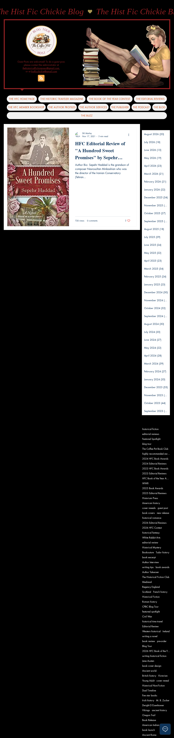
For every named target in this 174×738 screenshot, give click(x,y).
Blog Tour (147, 646)
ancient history (159, 710)
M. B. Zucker (162, 700)
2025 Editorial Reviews (154, 493)
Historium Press (150, 498)
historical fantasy (151, 532)
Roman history (149, 601)
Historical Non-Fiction (153, 685)
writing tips (148, 567)
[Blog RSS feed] (41, 78)
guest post (163, 508)
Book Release (149, 720)
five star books (149, 695)
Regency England (151, 586)
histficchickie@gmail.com (44, 71)
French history (160, 591)
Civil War (147, 616)
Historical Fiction (151, 596)
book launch (148, 729)
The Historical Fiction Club (155, 577)
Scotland (146, 591)
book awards (162, 567)
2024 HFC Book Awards (155, 458)
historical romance (151, 517)
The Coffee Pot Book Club (155, 448)
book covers (148, 512)
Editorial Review (150, 626)
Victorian (163, 675)
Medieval (147, 582)
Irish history (148, 700)
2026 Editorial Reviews (154, 522)
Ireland (166, 631)
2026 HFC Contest (152, 527)
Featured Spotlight (151, 438)
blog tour (146, 443)
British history (149, 675)
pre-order (162, 641)
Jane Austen (148, 660)
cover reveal (162, 680)
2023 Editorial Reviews (154, 473)
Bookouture (148, 552)
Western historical (151, 631)
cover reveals (149, 508)
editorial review (150, 542)
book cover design (151, 665)
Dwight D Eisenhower (153, 705)
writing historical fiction (154, 655)
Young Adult (148, 680)
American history (151, 503)
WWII (145, 483)
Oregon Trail (148, 715)
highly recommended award (156, 453)
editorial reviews (150, 434)
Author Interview (150, 562)
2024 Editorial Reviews (154, 463)
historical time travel (152, 621)
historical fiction (150, 429)
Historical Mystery (151, 547)
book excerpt (149, 557)
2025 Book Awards (152, 488)
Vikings (146, 710)
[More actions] (130, 135)
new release (163, 512)
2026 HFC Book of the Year (156, 651)
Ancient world (149, 670)
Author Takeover (150, 572)
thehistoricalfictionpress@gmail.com (41, 68)
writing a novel (149, 636)
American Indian (150, 725)
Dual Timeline (149, 690)
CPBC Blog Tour (150, 606)
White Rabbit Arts (151, 537)
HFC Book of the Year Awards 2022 (156, 478)
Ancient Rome (149, 734)
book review (148, 641)
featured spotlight (151, 611)
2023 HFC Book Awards (155, 468)
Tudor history (162, 552)
